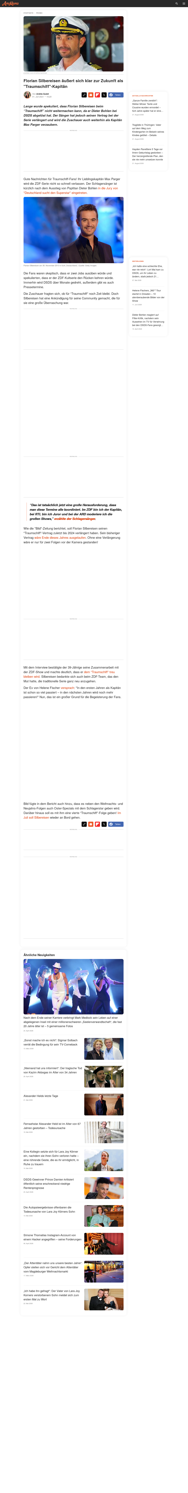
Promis (39, 13)
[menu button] (184, 4)
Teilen (118, 94)
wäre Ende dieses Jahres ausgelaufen (60, 537)
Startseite (28, 13)
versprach (67, 687)
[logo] (10, 3)
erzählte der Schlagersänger (74, 518)
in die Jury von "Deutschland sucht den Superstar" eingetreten (71, 190)
